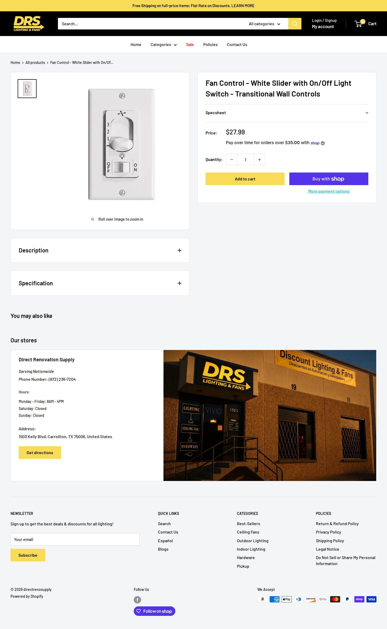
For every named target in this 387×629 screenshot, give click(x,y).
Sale (190, 44)
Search (164, 523)
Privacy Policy (328, 531)
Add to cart (245, 178)
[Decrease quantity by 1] (231, 159)
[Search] (294, 23)
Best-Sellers (248, 523)
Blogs (163, 548)
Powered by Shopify (27, 596)
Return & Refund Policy (337, 523)
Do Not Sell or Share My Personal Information (345, 560)
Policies (210, 44)
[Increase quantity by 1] (259, 159)
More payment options (329, 191)
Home (136, 44)
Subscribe (27, 554)
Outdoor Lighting (253, 540)
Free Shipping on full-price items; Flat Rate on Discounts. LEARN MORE (193, 5)
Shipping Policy (330, 540)
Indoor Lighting (251, 548)
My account (323, 26)
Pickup (243, 566)
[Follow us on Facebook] (137, 599)
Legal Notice (327, 548)
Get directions (40, 452)
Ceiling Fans (248, 531)
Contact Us (237, 44)
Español (165, 540)
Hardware (246, 557)
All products (35, 62)
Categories (161, 44)
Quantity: (214, 159)
